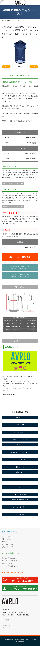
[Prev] (6, 67)
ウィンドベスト (20, 459)
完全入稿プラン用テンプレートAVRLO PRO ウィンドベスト (21, 268)
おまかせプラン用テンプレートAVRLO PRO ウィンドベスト (21, 275)
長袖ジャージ (20, 467)
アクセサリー (20, 514)
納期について (6, 541)
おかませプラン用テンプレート (11, 566)
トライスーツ (20, 445)
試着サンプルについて (8, 539)
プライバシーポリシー (7, 628)
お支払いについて (7, 547)
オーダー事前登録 (21, 257)
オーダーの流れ (6, 536)
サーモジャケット (20, 487)
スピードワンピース (20, 432)
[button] (7, 620)
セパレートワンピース (20, 440)
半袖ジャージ (20, 417)
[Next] (33, 67)
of (20, 66)
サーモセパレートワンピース (20, 499)
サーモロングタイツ (20, 494)
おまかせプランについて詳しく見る (13, 206)
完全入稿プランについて (9, 558)
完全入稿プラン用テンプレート (11, 560)
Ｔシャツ (20, 479)
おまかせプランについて (9, 563)
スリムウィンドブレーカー (20, 452)
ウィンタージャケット (20, 507)
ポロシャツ (20, 472)
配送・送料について (8, 544)
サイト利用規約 (6, 625)
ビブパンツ (20, 425)
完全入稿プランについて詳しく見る (13, 183)
